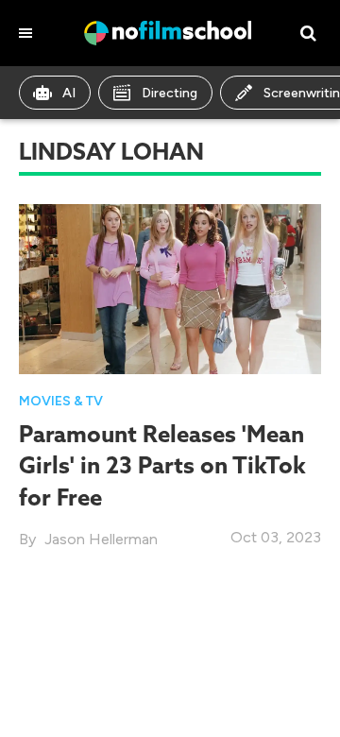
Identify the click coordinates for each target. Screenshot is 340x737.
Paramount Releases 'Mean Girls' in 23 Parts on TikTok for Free (162, 465)
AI (69, 93)
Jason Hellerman (101, 539)
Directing (169, 93)
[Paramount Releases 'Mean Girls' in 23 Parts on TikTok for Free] (170, 288)
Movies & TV (61, 401)
